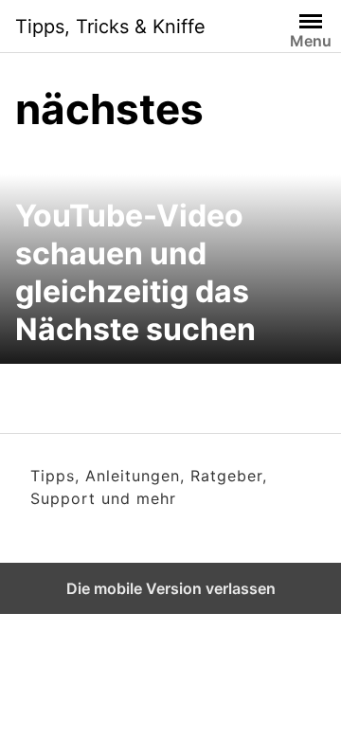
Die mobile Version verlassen (171, 588)
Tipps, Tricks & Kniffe (110, 26)
